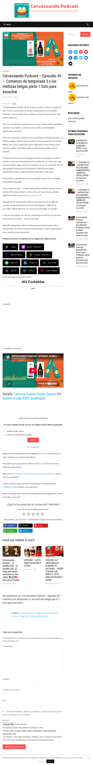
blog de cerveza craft (32, 195)
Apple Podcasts (34, 247)
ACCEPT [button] (50, 761)
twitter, (26, 473)
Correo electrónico (12, 690)
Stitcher (52, 263)
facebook (18, 473)
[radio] (24, 514)
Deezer (14, 271)
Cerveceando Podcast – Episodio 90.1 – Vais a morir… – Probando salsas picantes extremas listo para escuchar (83, 253)
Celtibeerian (8, 487)
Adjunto (6, 720)
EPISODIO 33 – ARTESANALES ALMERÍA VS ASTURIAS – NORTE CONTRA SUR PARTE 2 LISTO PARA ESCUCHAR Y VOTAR (54, 570)
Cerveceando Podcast (54, 6)
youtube (42, 473)
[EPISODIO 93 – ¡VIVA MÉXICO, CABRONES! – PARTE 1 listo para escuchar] (71, 141)
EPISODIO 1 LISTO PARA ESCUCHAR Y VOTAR (32, 563)
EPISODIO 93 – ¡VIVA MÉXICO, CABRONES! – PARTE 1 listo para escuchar (82, 145)
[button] (10, 526)
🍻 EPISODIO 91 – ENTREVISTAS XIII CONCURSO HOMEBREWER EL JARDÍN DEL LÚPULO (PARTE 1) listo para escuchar (83, 199)
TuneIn (31, 271)
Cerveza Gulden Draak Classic (35, 394)
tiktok (50, 473)
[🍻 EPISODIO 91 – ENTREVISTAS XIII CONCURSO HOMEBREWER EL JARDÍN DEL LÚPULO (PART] (71, 190)
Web (4, 700)
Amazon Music (17, 255)
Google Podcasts (42, 255)
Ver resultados (33, 447)
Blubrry (33, 263)
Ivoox (13, 247)
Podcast (6, 71)
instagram (33, 473)
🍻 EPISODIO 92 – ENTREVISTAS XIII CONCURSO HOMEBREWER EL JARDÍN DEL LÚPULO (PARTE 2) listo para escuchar (83, 171)
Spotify (14, 263)
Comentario (8, 646)
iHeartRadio (51, 271)
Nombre (6, 679)
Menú (8, 24)
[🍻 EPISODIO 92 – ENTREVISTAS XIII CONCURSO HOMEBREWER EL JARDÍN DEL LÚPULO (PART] (71, 162)
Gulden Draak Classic (15, 431)
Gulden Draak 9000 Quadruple (24, 398)
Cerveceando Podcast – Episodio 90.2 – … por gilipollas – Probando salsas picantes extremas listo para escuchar (83, 226)
